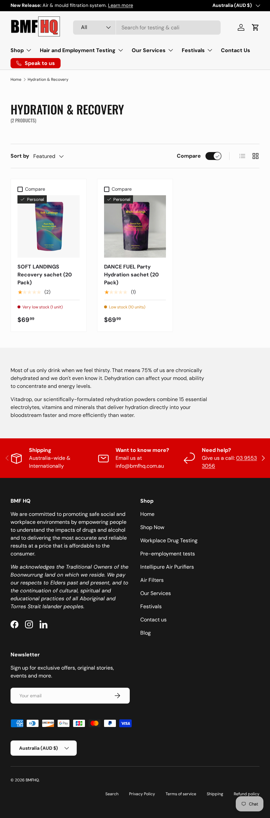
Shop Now (152, 527)
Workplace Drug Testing (169, 540)
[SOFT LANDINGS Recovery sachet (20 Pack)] (48, 226)
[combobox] (147, 27)
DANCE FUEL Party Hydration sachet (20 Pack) (131, 274)
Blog (145, 632)
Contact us (153, 619)
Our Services (155, 593)
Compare (189, 155)
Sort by (20, 155)
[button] (255, 27)
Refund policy (246, 794)
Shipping (215, 794)
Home (16, 79)
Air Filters (152, 580)
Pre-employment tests (167, 553)
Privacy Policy (142, 794)
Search (112, 794)
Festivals (151, 606)
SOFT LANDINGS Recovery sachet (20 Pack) (44, 274)
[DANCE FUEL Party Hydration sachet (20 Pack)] (135, 226)
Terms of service (181, 794)
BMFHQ (32, 780)
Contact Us (235, 50)
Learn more (120, 5)
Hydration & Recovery (48, 79)
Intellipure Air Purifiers (167, 566)
